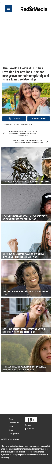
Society (8, 125)
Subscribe (30, 429)
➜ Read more (39, 118)
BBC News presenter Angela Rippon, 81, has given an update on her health (29, 141)
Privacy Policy (14, 434)
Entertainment (14, 423)
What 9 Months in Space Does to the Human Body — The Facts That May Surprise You (23, 133)
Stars (11, 430)
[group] (26, 98)
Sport (11, 426)
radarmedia (34, 8)
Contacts (28, 425)
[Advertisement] (26, 39)
